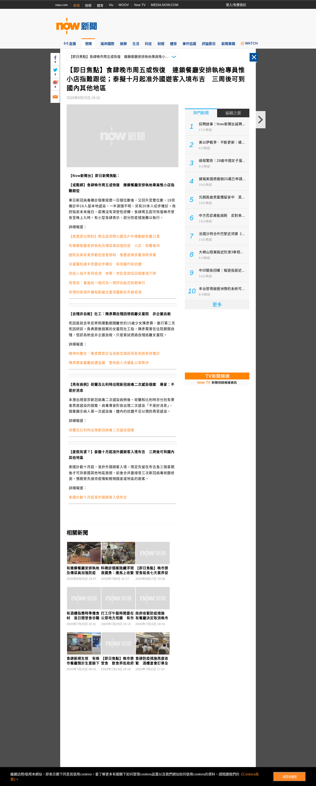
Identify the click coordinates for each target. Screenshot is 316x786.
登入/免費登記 (236, 5)
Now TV (140, 5)
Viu (111, 5)
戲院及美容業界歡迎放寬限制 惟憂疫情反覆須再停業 (112, 255)
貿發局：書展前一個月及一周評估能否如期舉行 (107, 283)
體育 (100, 5)
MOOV (124, 5)
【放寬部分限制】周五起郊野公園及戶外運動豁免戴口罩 (114, 236)
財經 (88, 5)
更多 (217, 304)
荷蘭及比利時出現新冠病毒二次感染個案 (101, 430)
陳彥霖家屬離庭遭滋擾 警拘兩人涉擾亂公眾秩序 (109, 363)
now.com (61, 5)
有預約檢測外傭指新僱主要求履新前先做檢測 (105, 292)
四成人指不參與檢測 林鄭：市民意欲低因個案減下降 (112, 273)
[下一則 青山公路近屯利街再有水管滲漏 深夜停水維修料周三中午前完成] (260, 119)
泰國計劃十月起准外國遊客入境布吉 (98, 497)
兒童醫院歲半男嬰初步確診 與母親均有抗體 (105, 264)
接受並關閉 (290, 776)
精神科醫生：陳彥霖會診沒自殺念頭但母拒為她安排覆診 (114, 353)
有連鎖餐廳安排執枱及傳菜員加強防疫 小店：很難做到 (114, 246)
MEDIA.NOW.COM (164, 5)
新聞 (76, 5)
